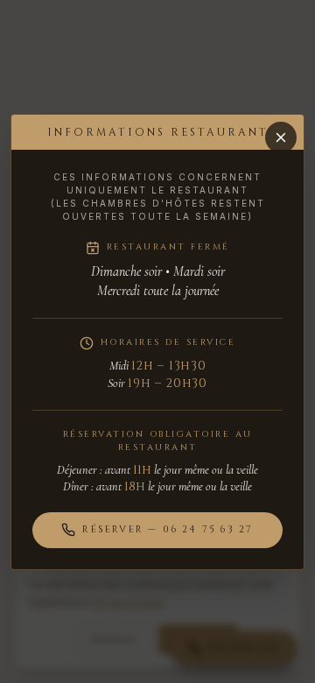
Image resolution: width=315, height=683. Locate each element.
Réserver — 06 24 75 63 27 (167, 529)
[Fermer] (281, 137)
